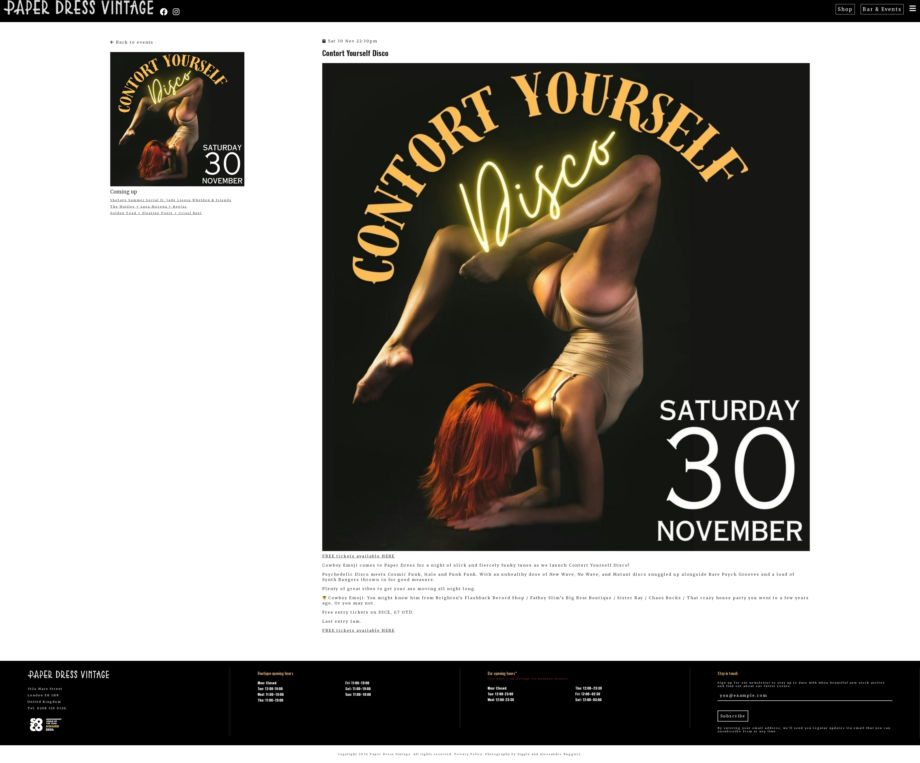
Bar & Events (882, 9)
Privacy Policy (468, 754)
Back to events (134, 42)
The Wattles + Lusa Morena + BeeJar (148, 206)
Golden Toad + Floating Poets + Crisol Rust (156, 213)
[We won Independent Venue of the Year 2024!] (115, 724)
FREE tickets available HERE (358, 556)
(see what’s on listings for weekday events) (528, 678)
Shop (845, 9)
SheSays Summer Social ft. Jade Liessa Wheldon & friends (171, 200)
